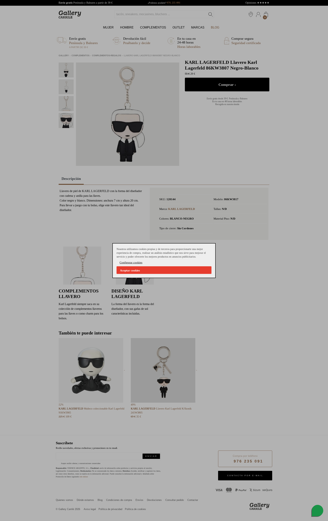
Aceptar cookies (130, 270)
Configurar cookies (131, 262)
